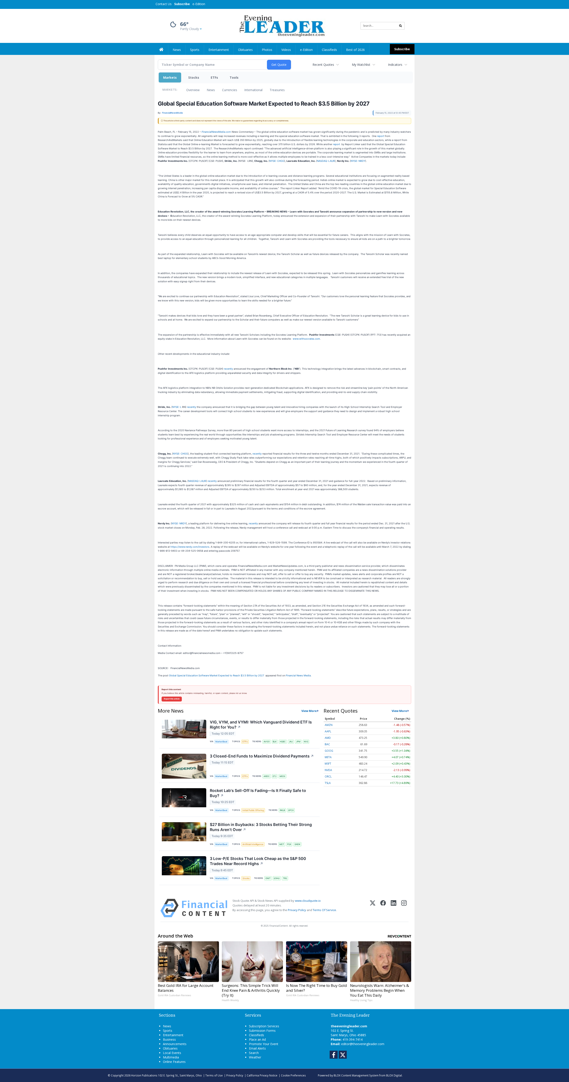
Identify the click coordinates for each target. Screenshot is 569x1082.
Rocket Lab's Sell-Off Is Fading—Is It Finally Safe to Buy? (258, 793)
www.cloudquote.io (308, 901)
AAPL (328, 731)
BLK (274, 741)
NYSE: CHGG (276, 160)
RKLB (282, 810)
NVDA (328, 770)
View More (309, 711)
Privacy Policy (297, 910)
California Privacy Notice (262, 1075)
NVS (306, 741)
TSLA (328, 783)
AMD (328, 738)
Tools (234, 77)
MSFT (328, 763)
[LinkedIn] (393, 908)
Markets (170, 77)
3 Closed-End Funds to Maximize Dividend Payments (262, 756)
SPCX (291, 810)
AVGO (267, 741)
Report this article (172, 699)
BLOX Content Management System (356, 1075)
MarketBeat (221, 741)
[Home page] (281, 25)
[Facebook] (383, 908)
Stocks (193, 77)
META (328, 757)
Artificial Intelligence (252, 844)
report (380, 136)
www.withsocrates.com (306, 338)
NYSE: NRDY (358, 160)
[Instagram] (404, 908)
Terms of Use (214, 1075)
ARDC (267, 776)
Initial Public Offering (253, 810)
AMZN (329, 725)
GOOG (329, 751)
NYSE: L (176, 407)
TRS (285, 878)
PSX (289, 844)
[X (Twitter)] (372, 908)
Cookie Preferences (293, 1075)
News (211, 90)
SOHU (277, 878)
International (253, 90)
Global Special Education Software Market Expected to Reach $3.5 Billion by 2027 (217, 675)
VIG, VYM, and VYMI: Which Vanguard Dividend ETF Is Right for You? (261, 724)
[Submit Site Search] (400, 25)
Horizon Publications (144, 1075)
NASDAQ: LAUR (326, 160)
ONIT (267, 878)
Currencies (229, 90)
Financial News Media (298, 675)
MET (281, 844)
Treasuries (277, 90)
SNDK (297, 844)
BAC (327, 744)
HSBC (283, 741)
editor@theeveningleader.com (362, 1044)
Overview (193, 90)
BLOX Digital (394, 1075)
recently (228, 368)
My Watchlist (361, 64)
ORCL (328, 776)
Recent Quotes (323, 64)
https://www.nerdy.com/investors (189, 546)
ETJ (274, 776)
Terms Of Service (324, 910)
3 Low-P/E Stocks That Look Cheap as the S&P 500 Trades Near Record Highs (258, 861)
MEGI (282, 776)
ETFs (214, 77)
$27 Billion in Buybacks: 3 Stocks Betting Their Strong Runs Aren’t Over (261, 827)
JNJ (291, 741)
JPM (298, 741)
